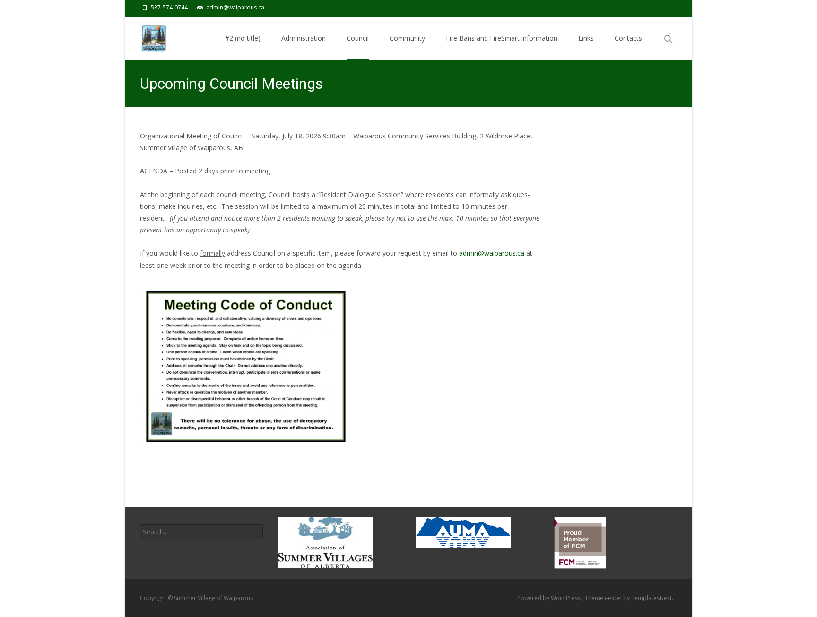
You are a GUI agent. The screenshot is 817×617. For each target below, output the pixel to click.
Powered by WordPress (549, 598)
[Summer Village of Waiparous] (152, 36)
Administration (303, 38)
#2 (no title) (243, 38)
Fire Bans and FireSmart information (501, 38)
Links (586, 38)
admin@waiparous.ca (491, 253)
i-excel (614, 598)
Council (358, 38)
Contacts (628, 38)
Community (407, 38)
